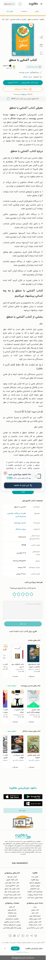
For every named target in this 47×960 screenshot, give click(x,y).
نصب (23, 492)
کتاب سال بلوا (12, 877)
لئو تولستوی (12, 910)
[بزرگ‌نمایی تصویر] (14, 53)
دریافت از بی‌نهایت (21, 89)
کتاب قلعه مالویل (12, 880)
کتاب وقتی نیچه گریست (12, 895)
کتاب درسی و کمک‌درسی (35, 928)
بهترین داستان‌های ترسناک (12, 925)
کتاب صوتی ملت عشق (12, 889)
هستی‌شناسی (20, 516)
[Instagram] (10, 936)
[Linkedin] (23, 936)
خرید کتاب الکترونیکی (23, 82)
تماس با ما (35, 877)
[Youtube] (27, 936)
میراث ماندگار (21, 529)
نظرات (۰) (10, 11)
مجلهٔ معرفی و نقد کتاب (35, 898)
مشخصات (24, 11)
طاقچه (42, 19)
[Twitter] (19, 936)
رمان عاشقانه (12, 913)
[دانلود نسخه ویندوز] (33, 803)
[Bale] (36, 936)
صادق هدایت (12, 916)
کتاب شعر (35, 913)
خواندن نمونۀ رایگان (32, 67)
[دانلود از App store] (13, 796)
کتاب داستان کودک (35, 925)
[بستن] (5, 473)
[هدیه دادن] (41, 45)
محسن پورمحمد (20, 523)
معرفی (37, 11)
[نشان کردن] (41, 53)
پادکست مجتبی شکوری (12, 922)
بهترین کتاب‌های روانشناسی (12, 928)
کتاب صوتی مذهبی (35, 922)
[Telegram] (31, 936)
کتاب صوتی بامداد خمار (12, 892)
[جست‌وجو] (20, 3)
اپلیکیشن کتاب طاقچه (34, 892)
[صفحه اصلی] (33, 4)
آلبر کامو (12, 907)
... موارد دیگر (23, 811)
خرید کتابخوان (35, 889)
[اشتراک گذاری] (41, 37)
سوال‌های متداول (34, 883)
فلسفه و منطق (33, 19)
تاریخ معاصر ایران (34, 916)
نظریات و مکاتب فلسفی (18, 19)
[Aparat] (14, 936)
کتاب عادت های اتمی (12, 883)
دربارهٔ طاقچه (35, 880)
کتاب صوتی (35, 910)
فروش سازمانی (35, 886)
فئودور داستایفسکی (12, 919)
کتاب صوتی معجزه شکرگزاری (12, 898)
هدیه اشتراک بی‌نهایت (35, 895)
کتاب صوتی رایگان (35, 919)
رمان (35, 907)
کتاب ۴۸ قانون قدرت (12, 886)
